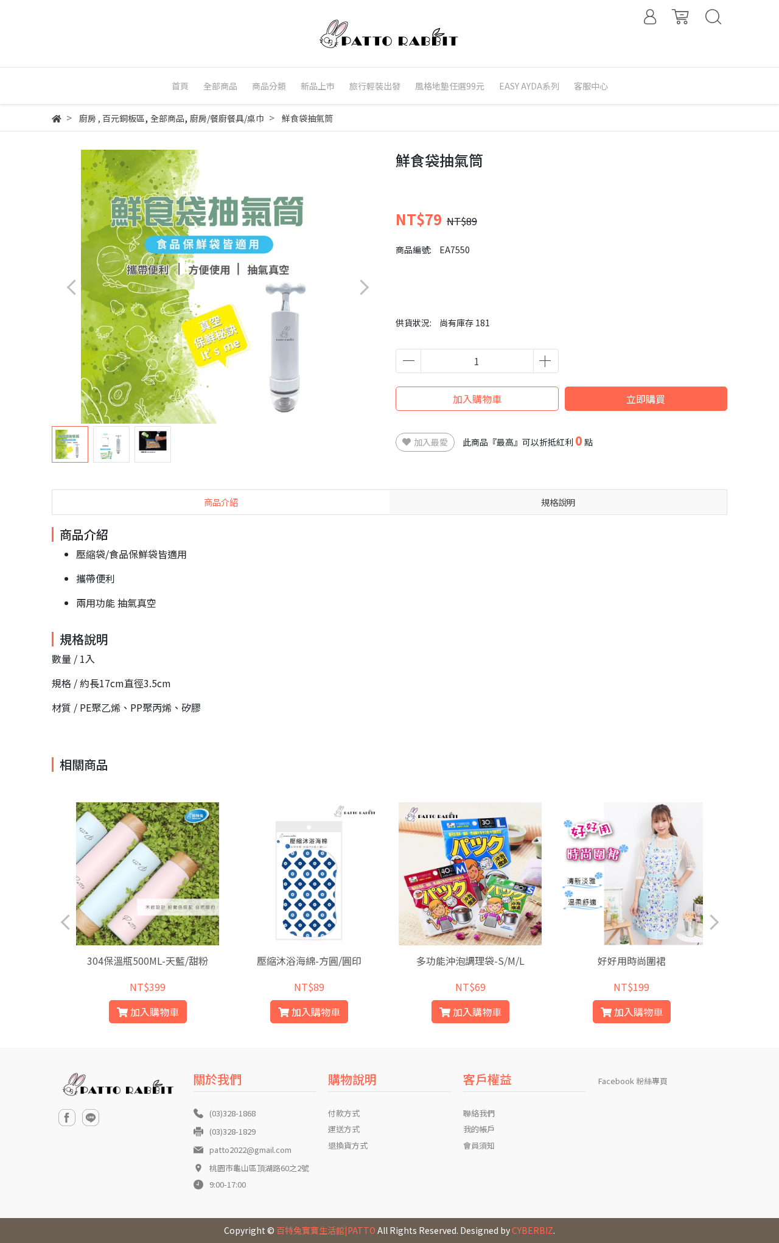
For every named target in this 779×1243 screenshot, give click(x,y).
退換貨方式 (348, 1145)
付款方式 (344, 1113)
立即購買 (645, 398)
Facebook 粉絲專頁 (633, 1081)
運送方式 (344, 1129)
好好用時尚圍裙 (632, 960)
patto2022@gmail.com (250, 1149)
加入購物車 (477, 398)
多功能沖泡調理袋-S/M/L (470, 960)
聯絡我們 (479, 1113)
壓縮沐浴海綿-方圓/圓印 (309, 960)
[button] (363, 287)
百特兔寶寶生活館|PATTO (326, 1230)
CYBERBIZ (532, 1230)
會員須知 (479, 1145)
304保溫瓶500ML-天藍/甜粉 (147, 960)
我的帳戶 (479, 1129)
